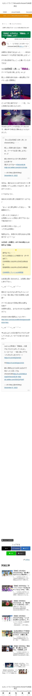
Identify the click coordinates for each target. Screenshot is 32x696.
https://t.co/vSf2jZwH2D (12, 358)
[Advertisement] (16, 464)
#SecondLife (20, 165)
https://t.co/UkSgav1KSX (15, 363)
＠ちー (21, 46)
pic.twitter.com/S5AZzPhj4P (14, 379)
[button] (21, 553)
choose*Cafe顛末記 (8, 540)
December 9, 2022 (11, 388)
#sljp (6, 167)
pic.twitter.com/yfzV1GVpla (17, 167)
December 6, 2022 (11, 175)
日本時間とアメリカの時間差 (13, 272)
